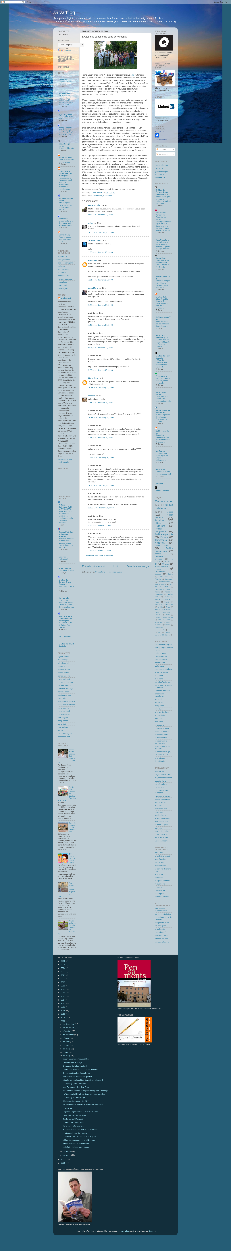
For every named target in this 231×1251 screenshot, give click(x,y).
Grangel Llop (65, 235)
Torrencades (161, 540)
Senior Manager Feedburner (163, 411)
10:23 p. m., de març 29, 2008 (101, 485)
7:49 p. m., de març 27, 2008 (100, 325)
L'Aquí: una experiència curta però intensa (80, 1069)
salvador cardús (161, 935)
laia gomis (159, 877)
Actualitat (159, 520)
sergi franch (63, 721)
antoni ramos (63, 666)
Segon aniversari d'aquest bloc (76, 1059)
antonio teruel (64, 669)
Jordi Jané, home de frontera (75, 1133)
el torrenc (159, 679)
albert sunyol (63, 663)
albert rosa (159, 771)
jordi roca (159, 812)
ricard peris (159, 894)
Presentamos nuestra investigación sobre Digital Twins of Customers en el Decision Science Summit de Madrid (163, 223)
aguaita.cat (62, 256)
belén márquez (161, 656)
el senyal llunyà (161, 672)
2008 (63, 1021)
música (158, 569)
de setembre (68, 1035)
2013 (63, 1003)
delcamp (61, 266)
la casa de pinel (161, 825)
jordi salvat (66, 298)
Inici (115, 566)
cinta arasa (159, 666)
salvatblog (64, 12)
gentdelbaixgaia (161, 172)
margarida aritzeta (162, 881)
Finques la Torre (162, 923)
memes (167, 592)
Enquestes (164, 577)
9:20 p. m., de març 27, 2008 (100, 370)
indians (157, 610)
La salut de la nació (66, 571)
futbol (168, 607)
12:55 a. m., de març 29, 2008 (101, 458)
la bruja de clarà (162, 712)
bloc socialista (161, 660)
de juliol (66, 1042)
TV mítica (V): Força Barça (74, 1098)
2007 (63, 1160)
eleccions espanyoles (164, 604)
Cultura (170, 574)
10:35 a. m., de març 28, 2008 (101, 418)
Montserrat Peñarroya (160, 214)
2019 (63, 982)
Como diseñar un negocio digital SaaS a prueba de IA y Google (163, 263)
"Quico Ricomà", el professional (76, 1144)
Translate (67, 51)
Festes (167, 615)
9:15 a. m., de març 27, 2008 (100, 215)
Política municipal (164, 545)
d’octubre (67, 1031)
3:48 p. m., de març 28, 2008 (100, 438)
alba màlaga (63, 660)
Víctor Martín (161, 258)
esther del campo (65, 682)
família (160, 607)
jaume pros (159, 862)
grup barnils (160, 929)
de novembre (69, 1028)
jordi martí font (161, 809)
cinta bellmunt (64, 679)
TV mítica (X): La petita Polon (72, 858)
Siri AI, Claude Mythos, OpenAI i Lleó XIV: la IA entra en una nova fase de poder (66, 100)
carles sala (159, 787)
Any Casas (167, 609)
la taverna (159, 874)
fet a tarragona (64, 685)
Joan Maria (93, 288)
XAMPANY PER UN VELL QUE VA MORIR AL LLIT (66, 132)
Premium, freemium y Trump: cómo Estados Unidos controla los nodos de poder (66, 543)
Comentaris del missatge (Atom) (108, 572)
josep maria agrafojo (66, 701)
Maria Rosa (93, 378)
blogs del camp (161, 165)
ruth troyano (63, 718)
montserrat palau (162, 728)
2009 (63, 1017)
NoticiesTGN (161, 543)
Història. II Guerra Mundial (164, 617)
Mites (159, 619)
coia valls (159, 853)
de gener (67, 1155)
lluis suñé (159, 722)
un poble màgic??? (163, 755)
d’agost (66, 1038)
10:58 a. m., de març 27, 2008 (101, 232)
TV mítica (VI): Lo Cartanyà (74, 1084)
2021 (63, 975)
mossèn (91, 396)
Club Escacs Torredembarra (65, 172)
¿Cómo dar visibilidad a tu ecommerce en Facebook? (161, 363)
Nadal (157, 602)
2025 (63, 965)
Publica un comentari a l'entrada (99, 556)
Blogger (152, 1231)
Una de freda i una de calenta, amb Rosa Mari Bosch (66, 223)
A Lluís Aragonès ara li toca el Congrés (79, 1140)
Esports (164, 537)
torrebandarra (161, 738)
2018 (63, 986)
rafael (90, 223)
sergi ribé (62, 724)
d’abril (66, 1052)
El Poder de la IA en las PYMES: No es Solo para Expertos (163, 343)
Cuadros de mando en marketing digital (163, 473)
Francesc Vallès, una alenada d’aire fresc (80, 1130)
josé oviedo (160, 709)
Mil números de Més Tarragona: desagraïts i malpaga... (86, 1091)
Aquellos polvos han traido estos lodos (65, 239)
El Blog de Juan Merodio (163, 357)
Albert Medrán (65, 568)
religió (168, 632)
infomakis (62, 273)
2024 (63, 968)
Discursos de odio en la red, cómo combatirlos (163, 380)
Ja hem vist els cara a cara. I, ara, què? (79, 1136)
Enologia (157, 615)
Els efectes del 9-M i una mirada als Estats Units (83, 1105)
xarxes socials (160, 584)
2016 (63, 993)
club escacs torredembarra (161, 910)
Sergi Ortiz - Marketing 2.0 (162, 336)
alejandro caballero (163, 775)
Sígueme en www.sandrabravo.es (66, 586)
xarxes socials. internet (162, 635)
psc (159, 632)
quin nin (158, 828)
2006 (63, 1163)
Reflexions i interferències (73, 1126)
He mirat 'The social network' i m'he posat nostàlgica (162, 304)
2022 (63, 972)
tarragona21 (63, 285)
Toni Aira (63, 80)
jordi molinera (160, 866)
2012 (63, 1007)
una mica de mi (161, 758)
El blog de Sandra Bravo (65, 581)
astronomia (158, 622)
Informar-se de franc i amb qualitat (77, 1077)
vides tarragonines (163, 841)
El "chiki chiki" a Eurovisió (73, 1122)
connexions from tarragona (162, 791)
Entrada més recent (93, 566)
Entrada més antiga (137, 566)
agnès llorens (63, 657)
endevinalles (159, 627)
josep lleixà (159, 706)
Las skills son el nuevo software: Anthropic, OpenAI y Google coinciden (163, 245)
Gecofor (62, 557)
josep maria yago (162, 818)
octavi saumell (65, 158)
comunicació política (162, 589)
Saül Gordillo (65, 93)
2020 (63, 979)
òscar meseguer (65, 734)
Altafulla (158, 579)
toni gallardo (63, 727)
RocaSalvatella (162, 240)
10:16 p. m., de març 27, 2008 (101, 388)
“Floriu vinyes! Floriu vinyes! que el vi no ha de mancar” (65, 206)
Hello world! (63, 559)
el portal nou (63, 269)
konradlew (125, 1231)
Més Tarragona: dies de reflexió (76, 1087)
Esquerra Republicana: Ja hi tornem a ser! (80, 1112)
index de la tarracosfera (160, 176)
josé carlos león (161, 822)
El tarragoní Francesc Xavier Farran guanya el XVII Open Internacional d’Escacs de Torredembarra (65, 182)
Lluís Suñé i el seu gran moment (76, 1147)
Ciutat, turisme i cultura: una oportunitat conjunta (163, 399)
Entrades (162, 149)
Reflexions (107, 196)
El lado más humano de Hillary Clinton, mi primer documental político (66, 603)
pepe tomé (160, 470)
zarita (60, 730)
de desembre (69, 1024)
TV (156, 564)
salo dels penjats (162, 831)
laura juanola (63, 708)
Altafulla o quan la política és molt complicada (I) (83, 1080)
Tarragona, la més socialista (74, 1115)
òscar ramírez (64, 737)
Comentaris (163, 154)
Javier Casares (162, 490)
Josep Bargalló (65, 128)
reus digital (62, 282)
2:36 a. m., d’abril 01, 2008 (99, 525)
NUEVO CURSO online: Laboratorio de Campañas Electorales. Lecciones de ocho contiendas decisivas (66, 516)
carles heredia (64, 676)
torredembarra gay (163, 752)
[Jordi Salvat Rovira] (157, 137)
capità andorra (161, 784)
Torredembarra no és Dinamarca (72, 827)
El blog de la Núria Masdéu (162, 298)
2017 (63, 989)
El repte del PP (69, 1108)
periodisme (159, 594)
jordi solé (159, 702)
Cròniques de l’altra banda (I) (75, 1066)
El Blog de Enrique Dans (162, 191)
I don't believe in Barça (72, 1063)
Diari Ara (166, 612)
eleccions (167, 625)
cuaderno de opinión (163, 669)
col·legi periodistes (163, 914)
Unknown (92, 260)
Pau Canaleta (65, 637)
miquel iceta (160, 884)
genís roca (160, 451)
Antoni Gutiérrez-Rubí (65, 506)
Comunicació (96, 196)
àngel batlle (160, 761)
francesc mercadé (162, 691)
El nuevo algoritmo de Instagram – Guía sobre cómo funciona (163, 418)
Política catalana (164, 506)
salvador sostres (162, 897)
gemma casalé (64, 692)
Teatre (168, 619)
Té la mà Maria (161, 838)
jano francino (160, 859)
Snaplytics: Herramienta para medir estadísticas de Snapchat (163, 438)
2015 (63, 996)
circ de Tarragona (65, 263)
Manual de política (162, 599)
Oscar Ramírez (94, 205)
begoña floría (160, 781)
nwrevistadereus (65, 279)
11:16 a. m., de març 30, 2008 (101, 508)
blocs (167, 561)
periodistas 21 (161, 932)
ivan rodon (62, 698)
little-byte (159, 718)
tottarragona (63, 288)
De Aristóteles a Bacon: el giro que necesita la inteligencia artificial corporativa (163, 198)
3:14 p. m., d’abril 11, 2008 (99, 550)
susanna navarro (162, 731)
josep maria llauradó (66, 705)
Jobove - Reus (94, 240)
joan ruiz (158, 805)
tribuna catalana (162, 942)
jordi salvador (160, 815)
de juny (66, 1045)
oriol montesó (64, 714)
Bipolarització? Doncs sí (73, 1119)
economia (158, 625)
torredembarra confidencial (161, 742)
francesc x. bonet (162, 796)
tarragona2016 (161, 834)
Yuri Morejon (64, 598)
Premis (167, 602)
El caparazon (161, 376)
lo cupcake (159, 725)
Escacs (158, 574)
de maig (66, 1049)
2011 (63, 1011)
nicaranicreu (160, 890)
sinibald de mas (161, 939)
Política (169, 512)
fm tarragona (160, 926)
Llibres (158, 523)
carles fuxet (160, 663)
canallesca (63, 219)
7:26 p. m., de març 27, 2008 (100, 305)
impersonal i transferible (160, 695)
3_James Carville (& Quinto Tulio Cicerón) (65, 625)
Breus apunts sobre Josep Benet (76, 1073)
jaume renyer (160, 802)
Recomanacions (164, 582)
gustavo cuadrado (162, 799)
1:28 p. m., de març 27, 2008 (100, 252)
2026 (63, 961)
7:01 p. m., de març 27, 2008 (100, 280)
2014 (63, 1000)
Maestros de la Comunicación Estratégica (65, 618)
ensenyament (159, 630)
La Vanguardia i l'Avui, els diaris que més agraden (84, 1094)
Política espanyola (164, 534)
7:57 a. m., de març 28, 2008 (100, 403)
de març (67, 1056)
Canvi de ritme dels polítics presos (66, 161)
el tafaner (159, 676)
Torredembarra (161, 567)
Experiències (160, 571)
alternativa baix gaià (163, 645)
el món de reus (65, 114)
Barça (157, 612)
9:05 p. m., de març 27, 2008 (100, 348)
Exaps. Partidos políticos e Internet (66, 534)
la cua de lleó (160, 715)
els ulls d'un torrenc (163, 682)
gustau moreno (64, 695)
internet (158, 554)
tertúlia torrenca (161, 734)
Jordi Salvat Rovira (161, 132)
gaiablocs (159, 168)
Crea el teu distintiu (161, 139)
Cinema (165, 564)
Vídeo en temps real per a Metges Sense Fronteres (162, 324)
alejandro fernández (163, 778)
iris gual (158, 699)
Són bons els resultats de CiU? (76, 1101)
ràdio (167, 597)
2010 (63, 1014)
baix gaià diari (64, 260)
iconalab (159, 483)
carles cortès (63, 673)
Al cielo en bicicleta (66, 148)
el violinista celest (162, 856)
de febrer (67, 1151)
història (157, 592)
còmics (168, 622)
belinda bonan (161, 653)
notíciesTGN (63, 276)
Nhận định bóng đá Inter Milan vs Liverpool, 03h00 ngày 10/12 (163, 284)
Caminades (169, 579)
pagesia (170, 630)
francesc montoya (65, 689)
